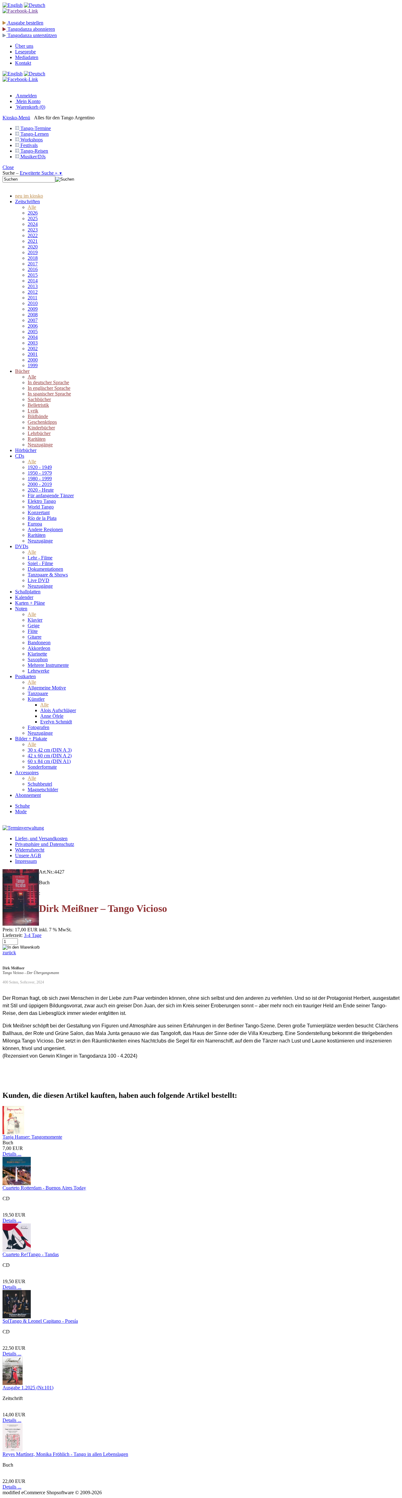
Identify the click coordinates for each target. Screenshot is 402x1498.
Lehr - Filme (40, 557)
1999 (33, 365)
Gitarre (34, 637)
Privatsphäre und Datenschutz (44, 844)
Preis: (8, 929)
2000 (33, 359)
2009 (33, 309)
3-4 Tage (32, 935)
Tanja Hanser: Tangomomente (32, 1137)
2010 (33, 303)
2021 (33, 241)
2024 (33, 224)
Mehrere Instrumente (48, 665)
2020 (33, 246)
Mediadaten (26, 57)
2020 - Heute (41, 490)
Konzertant (39, 512)
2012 (33, 292)
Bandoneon (39, 642)
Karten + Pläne (30, 603)
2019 (33, 252)
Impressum (26, 861)
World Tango (41, 506)
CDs (19, 456)
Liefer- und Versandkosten (41, 838)
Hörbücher (25, 450)
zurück (9, 952)
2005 (33, 331)
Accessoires (27, 772)
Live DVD (38, 580)
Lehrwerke (38, 670)
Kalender (24, 597)
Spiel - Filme (40, 563)
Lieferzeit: (13, 935)
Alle (32, 207)
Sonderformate (42, 767)
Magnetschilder (43, 789)
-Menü (16, 117)
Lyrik (33, 410)
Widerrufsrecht (29, 849)
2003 (33, 343)
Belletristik (38, 405)
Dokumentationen (45, 569)
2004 (33, 337)
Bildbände (38, 416)
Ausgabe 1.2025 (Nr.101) (28, 1387)
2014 (33, 280)
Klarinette (37, 653)
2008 (33, 314)
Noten (21, 608)
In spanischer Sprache (49, 393)
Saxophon (38, 659)
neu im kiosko (29, 196)
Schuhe (22, 806)
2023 (33, 229)
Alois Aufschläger (58, 710)
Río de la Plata (42, 518)
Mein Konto (28, 101)
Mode (21, 811)
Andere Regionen (45, 529)
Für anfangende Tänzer (51, 495)
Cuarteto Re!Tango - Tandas (31, 1254)
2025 (33, 218)
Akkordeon (39, 648)
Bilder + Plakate (31, 738)
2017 (33, 263)
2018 (33, 258)
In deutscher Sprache (48, 382)
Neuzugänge (40, 444)
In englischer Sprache (49, 388)
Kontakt (23, 63)
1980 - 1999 (40, 478)
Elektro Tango (42, 501)
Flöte (33, 631)
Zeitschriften (27, 201)
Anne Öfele (51, 716)
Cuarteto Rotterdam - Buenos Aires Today (44, 1187)
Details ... (12, 1154)
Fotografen (38, 727)
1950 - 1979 (40, 473)
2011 (32, 297)
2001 (33, 354)
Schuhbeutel (40, 784)
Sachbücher (39, 399)
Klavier (35, 620)
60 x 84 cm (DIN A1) (49, 761)
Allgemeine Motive (47, 687)
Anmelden (26, 95)
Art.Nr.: (46, 871)
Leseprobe (25, 51)
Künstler (36, 699)
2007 (33, 320)
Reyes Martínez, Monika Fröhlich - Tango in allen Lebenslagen (65, 1454)
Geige (34, 625)
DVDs (21, 546)
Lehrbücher (39, 433)
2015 (33, 275)
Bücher (22, 371)
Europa (35, 523)
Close (8, 167)
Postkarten (25, 676)
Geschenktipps (42, 422)
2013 (33, 286)
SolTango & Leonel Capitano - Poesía (40, 1321)
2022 (33, 235)
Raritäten (37, 439)
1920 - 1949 (40, 467)
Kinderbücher (41, 427)
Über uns (24, 46)
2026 (33, 212)
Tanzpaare (38, 693)
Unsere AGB (28, 855)
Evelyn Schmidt (56, 721)
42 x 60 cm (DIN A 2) (50, 755)
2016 (33, 269)
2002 (33, 348)
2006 (33, 326)
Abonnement (28, 795)
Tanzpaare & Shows (48, 574)
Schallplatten (28, 591)
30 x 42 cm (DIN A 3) (50, 750)
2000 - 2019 (40, 484)
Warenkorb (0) (30, 107)
